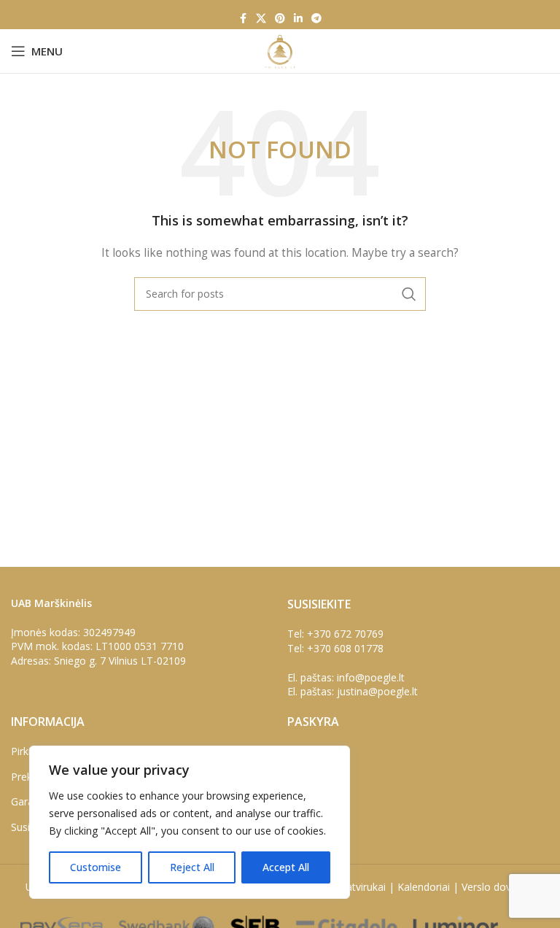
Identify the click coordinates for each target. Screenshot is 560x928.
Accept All (285, 867)
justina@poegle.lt (377, 691)
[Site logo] (279, 50)
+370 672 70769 (345, 634)
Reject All (192, 867)
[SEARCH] (409, 294)
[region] (189, 822)
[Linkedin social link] (298, 18)
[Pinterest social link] (280, 18)
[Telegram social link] (316, 18)
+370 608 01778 (345, 648)
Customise (95, 867)
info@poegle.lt (371, 677)
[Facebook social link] (243, 18)
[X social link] (261, 18)
